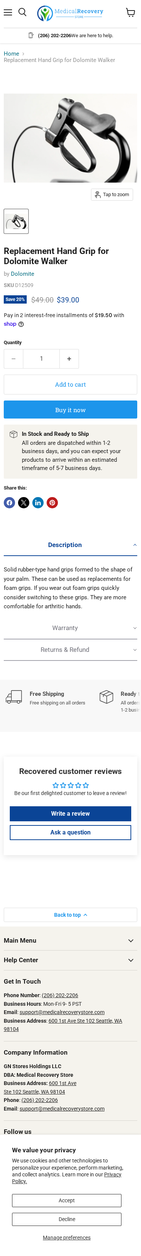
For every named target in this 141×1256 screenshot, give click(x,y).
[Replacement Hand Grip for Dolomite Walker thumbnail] (16, 221)
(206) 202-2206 (60, 995)
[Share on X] (23, 502)
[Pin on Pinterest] (52, 502)
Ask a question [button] (70, 832)
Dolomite (22, 274)
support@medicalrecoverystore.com (62, 1012)
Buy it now (70, 410)
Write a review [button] (70, 813)
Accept (67, 1200)
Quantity (13, 342)
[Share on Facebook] (9, 502)
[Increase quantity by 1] (69, 359)
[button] (70, 545)
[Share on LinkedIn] (38, 502)
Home (11, 54)
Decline (67, 1219)
